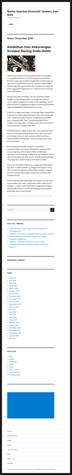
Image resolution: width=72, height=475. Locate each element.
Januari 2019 (13, 325)
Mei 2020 (12, 283)
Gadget (11, 359)
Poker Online (14, 369)
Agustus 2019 (14, 307)
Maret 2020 (13, 288)
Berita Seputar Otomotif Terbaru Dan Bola (20, 469)
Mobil (11, 364)
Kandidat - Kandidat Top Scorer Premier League (27, 242)
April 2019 (13, 317)
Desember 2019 (14, 296)
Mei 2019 (12, 315)
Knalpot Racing (34, 196)
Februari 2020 (14, 291)
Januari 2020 (14, 294)
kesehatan (13, 362)
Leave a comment (46, 196)
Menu (11, 24)
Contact (10, 463)
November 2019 (14, 299)
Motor (11, 367)
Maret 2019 (13, 320)
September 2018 (15, 333)
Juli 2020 (12, 278)
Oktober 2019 (14, 302)
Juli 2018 (12, 338)
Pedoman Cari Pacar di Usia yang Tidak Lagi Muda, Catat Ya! (31, 234)
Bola (10, 356)
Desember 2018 (14, 328)
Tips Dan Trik (24, 196)
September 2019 (15, 304)
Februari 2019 (14, 323)
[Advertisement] (31, 405)
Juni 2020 (12, 281)
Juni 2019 (12, 312)
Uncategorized (14, 375)
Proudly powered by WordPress (44, 469)
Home (9, 431)
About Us (10, 459)
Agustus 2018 (14, 336)
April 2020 (13, 286)
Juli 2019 (12, 309)
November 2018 (15, 330)
